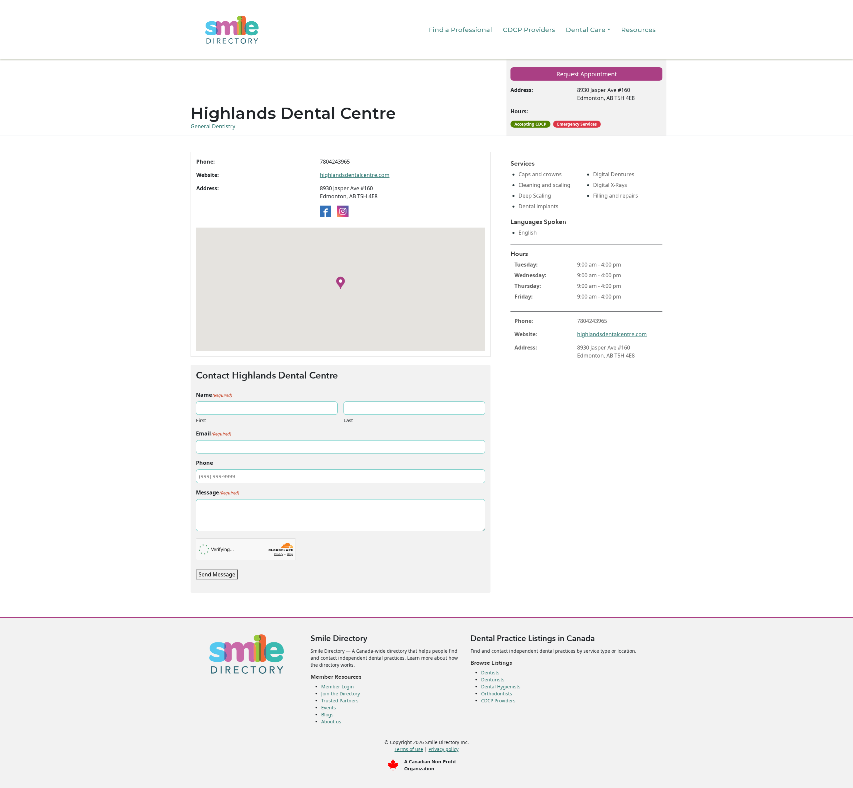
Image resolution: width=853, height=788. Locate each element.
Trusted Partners (340, 700)
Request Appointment (586, 74)
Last (348, 420)
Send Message (217, 574)
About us (331, 721)
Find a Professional (460, 30)
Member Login (337, 686)
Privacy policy (443, 749)
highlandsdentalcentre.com (355, 175)
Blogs (327, 714)
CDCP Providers (529, 30)
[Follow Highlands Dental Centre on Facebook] (325, 210)
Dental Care (585, 30)
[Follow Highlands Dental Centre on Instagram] (343, 210)
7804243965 (335, 161)
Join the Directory (340, 693)
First (201, 420)
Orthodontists (496, 693)
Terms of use (409, 749)
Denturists (492, 679)
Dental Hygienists (500, 686)
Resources (638, 30)
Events (328, 707)
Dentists (490, 672)
